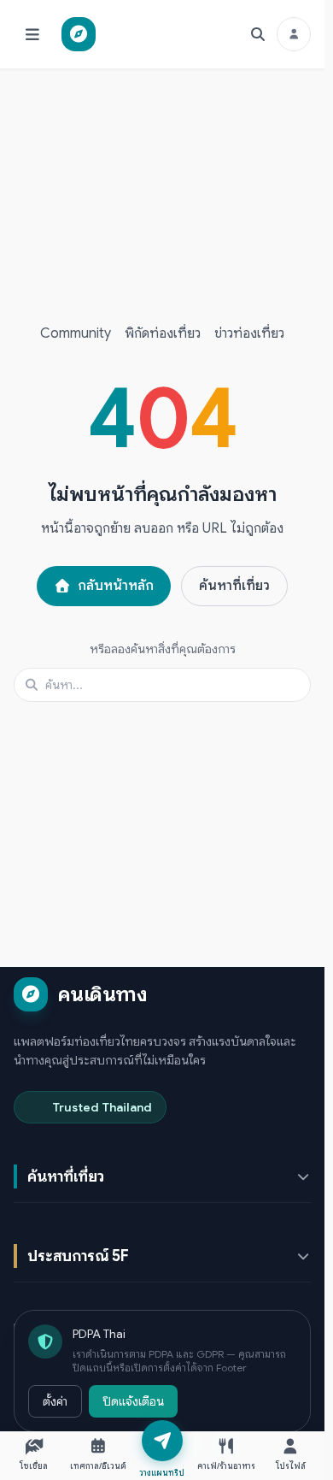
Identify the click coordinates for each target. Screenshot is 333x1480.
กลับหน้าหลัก (116, 585)
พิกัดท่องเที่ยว (163, 333)
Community (75, 333)
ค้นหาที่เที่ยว (234, 585)
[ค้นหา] (258, 34)
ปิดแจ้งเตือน (133, 1401)
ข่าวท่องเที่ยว (249, 333)
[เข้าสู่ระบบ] (294, 34)
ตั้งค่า (55, 1401)
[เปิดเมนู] (32, 34)
